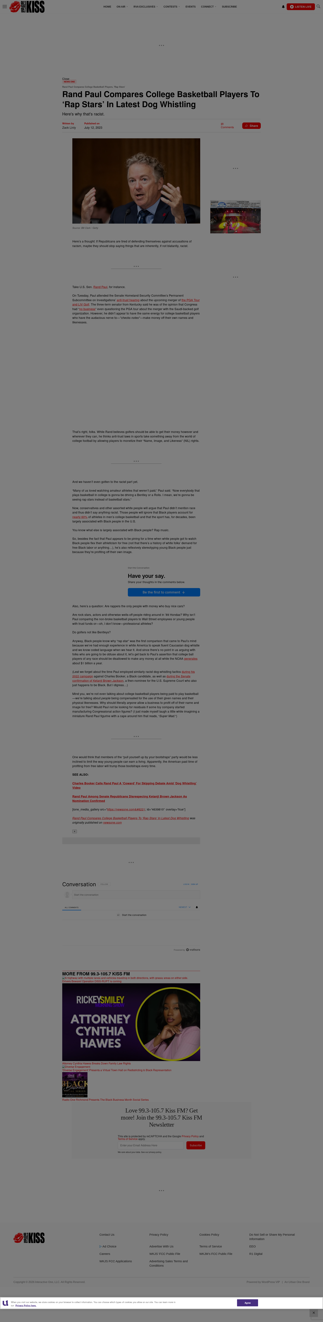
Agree (248, 1302)
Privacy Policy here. (25, 1305)
